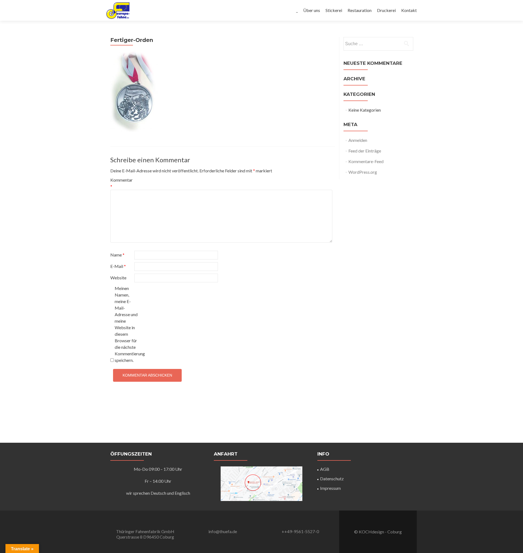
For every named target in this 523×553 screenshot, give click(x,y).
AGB (324, 469)
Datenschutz (332, 478)
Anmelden (357, 140)
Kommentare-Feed (366, 161)
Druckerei (386, 10)
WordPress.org (362, 172)
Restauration (360, 10)
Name (117, 254)
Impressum (330, 488)
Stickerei (334, 10)
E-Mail (118, 266)
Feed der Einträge (364, 150)
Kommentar (121, 183)
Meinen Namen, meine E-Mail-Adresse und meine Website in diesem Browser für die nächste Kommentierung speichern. (126, 324)
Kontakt (409, 10)
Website (118, 277)
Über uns (311, 10)
